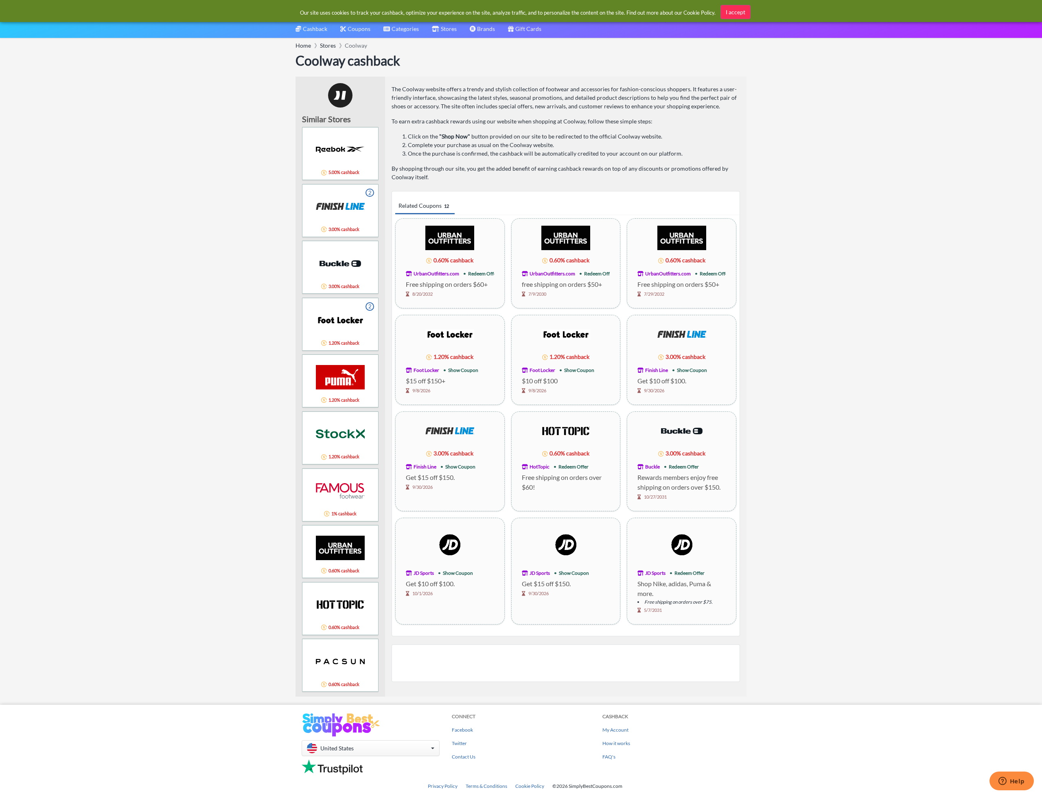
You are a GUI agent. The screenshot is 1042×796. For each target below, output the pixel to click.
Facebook (462, 730)
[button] (371, 748)
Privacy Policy (443, 786)
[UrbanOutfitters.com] (449, 237)
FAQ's (608, 757)
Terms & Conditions (486, 786)
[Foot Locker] (449, 333)
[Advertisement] (566, 663)
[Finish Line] (681, 333)
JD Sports (424, 573)
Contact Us (463, 757)
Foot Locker (426, 370)
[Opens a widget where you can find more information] (1011, 782)
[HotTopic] (565, 430)
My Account (615, 730)
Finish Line (656, 370)
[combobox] (401, 31)
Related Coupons (423, 205)
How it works (616, 743)
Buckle (652, 467)
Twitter (459, 743)
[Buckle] (681, 430)
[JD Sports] (449, 543)
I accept (735, 12)
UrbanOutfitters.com (436, 273)
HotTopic (539, 467)
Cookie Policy (529, 786)
